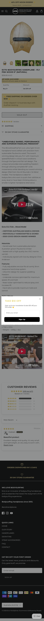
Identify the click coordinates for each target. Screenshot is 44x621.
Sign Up (22, 319)
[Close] (40, 299)
